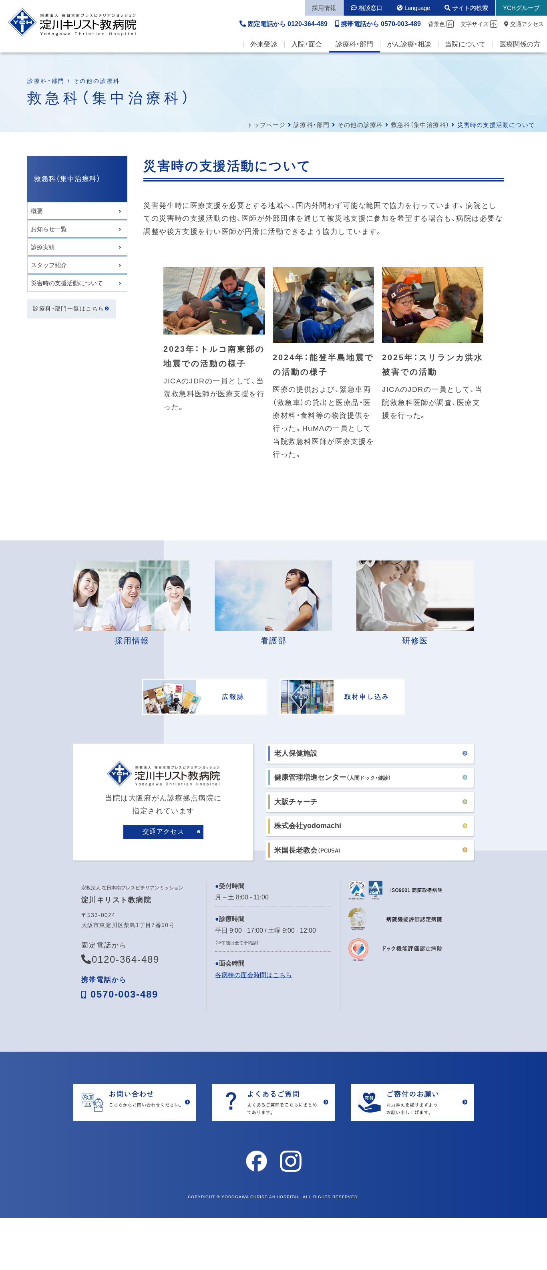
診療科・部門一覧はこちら (68, 309)
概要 (37, 211)
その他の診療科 (360, 124)
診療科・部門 (354, 44)
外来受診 (264, 44)
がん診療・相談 (409, 44)
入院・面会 (306, 44)
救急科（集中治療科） (420, 124)
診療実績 (43, 247)
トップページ (266, 124)
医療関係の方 (519, 44)
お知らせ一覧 (49, 229)
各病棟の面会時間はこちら (253, 975)
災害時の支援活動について (67, 283)
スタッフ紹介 (49, 265)
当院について (465, 44)
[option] (214, 344)
